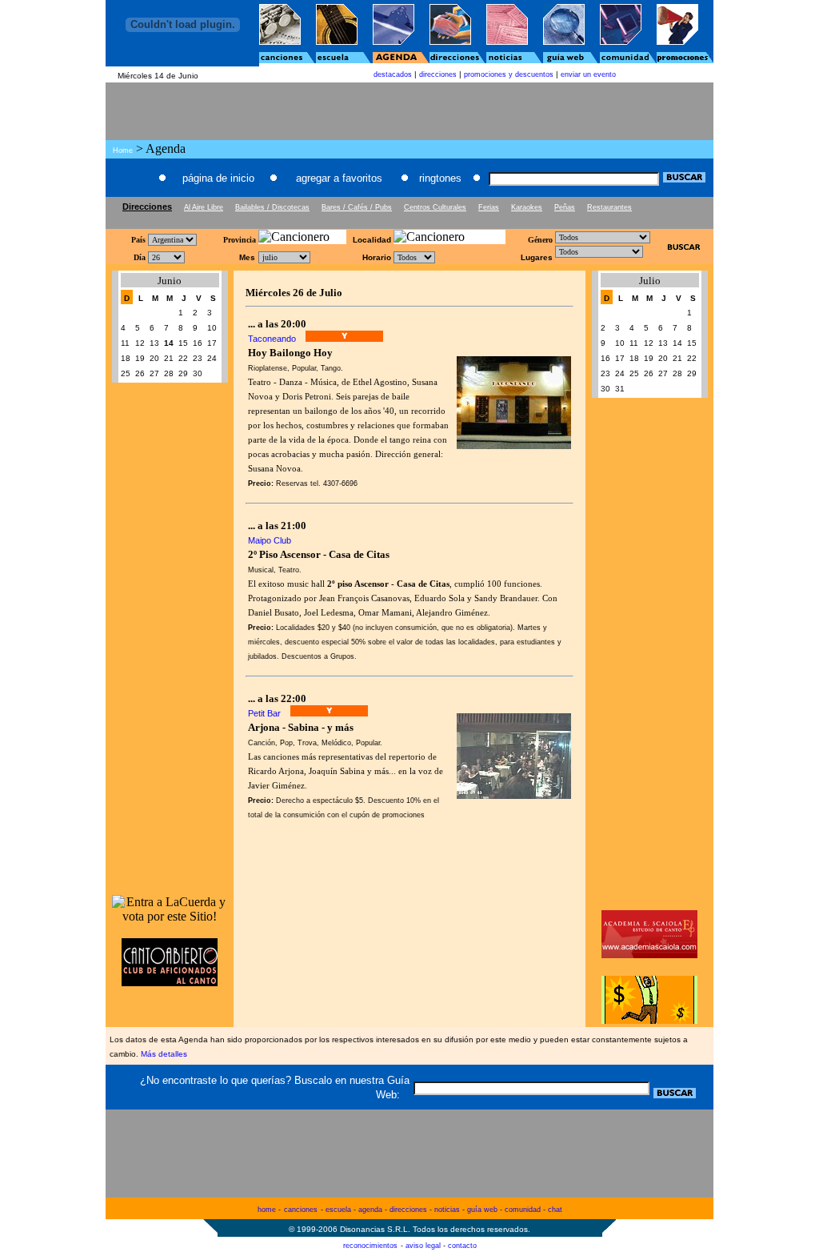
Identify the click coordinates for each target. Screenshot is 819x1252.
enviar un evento (588, 74)
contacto (462, 1246)
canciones (301, 1210)
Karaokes (526, 207)
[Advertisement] (409, 219)
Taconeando (272, 338)
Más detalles (164, 1053)
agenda (370, 1210)
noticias (447, 1210)
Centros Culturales (435, 207)
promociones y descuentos (508, 74)
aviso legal (423, 1246)
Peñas (564, 207)
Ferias (488, 207)
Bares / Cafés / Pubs (357, 207)
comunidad (523, 1210)
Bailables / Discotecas (272, 207)
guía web (482, 1210)
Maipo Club (269, 540)
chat (555, 1210)
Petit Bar (264, 713)
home (267, 1210)
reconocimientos (370, 1246)
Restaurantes (609, 207)
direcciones (438, 74)
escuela (338, 1210)
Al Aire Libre (203, 207)
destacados (393, 74)
